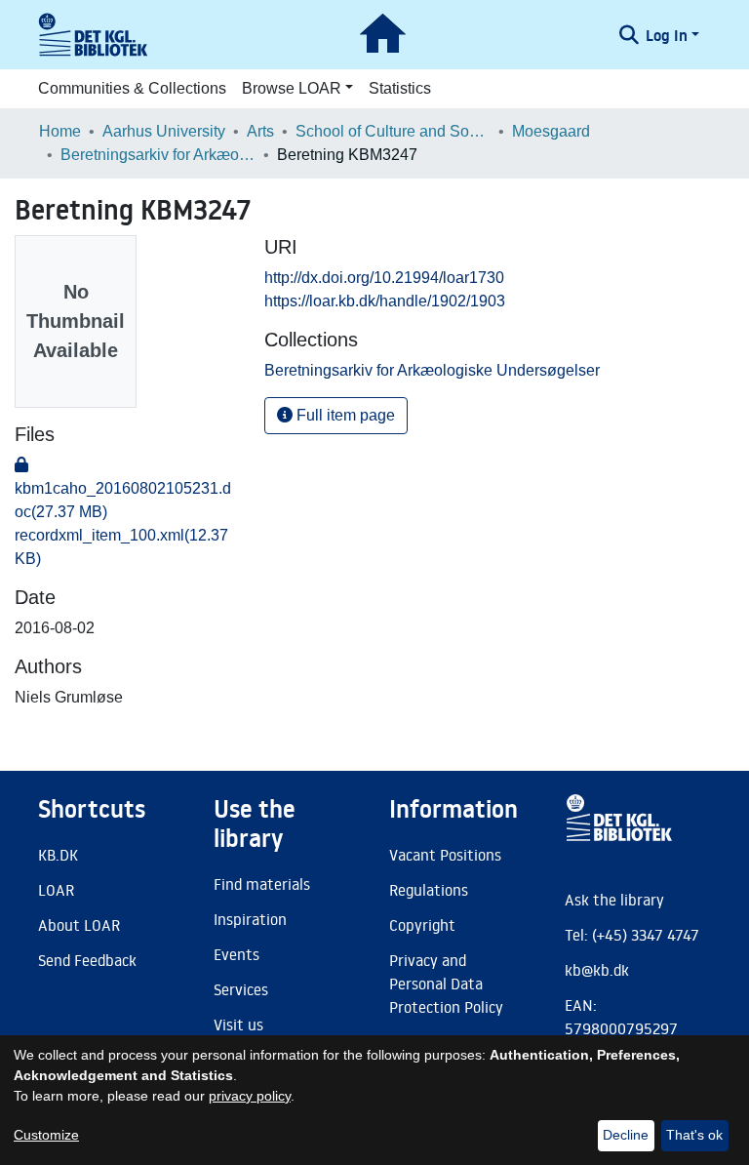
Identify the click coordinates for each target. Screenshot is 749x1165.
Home (60, 131)
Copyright (422, 925)
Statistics (400, 88)
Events (236, 954)
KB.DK (58, 854)
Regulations (428, 890)
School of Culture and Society (393, 131)
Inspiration (250, 919)
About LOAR (79, 925)
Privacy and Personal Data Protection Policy (446, 983)
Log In (667, 35)
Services (241, 989)
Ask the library (614, 899)
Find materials (262, 884)
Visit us (238, 1024)
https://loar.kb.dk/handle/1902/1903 (384, 301)
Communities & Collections (132, 88)
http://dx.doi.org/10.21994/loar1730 (384, 277)
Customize (46, 1135)
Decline (626, 1135)
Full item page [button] (344, 415)
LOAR (56, 890)
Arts (260, 131)
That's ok (694, 1135)
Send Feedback (87, 960)
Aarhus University (163, 131)
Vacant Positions (445, 854)
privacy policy (250, 1096)
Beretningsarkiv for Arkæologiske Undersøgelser (158, 154)
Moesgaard (551, 131)
